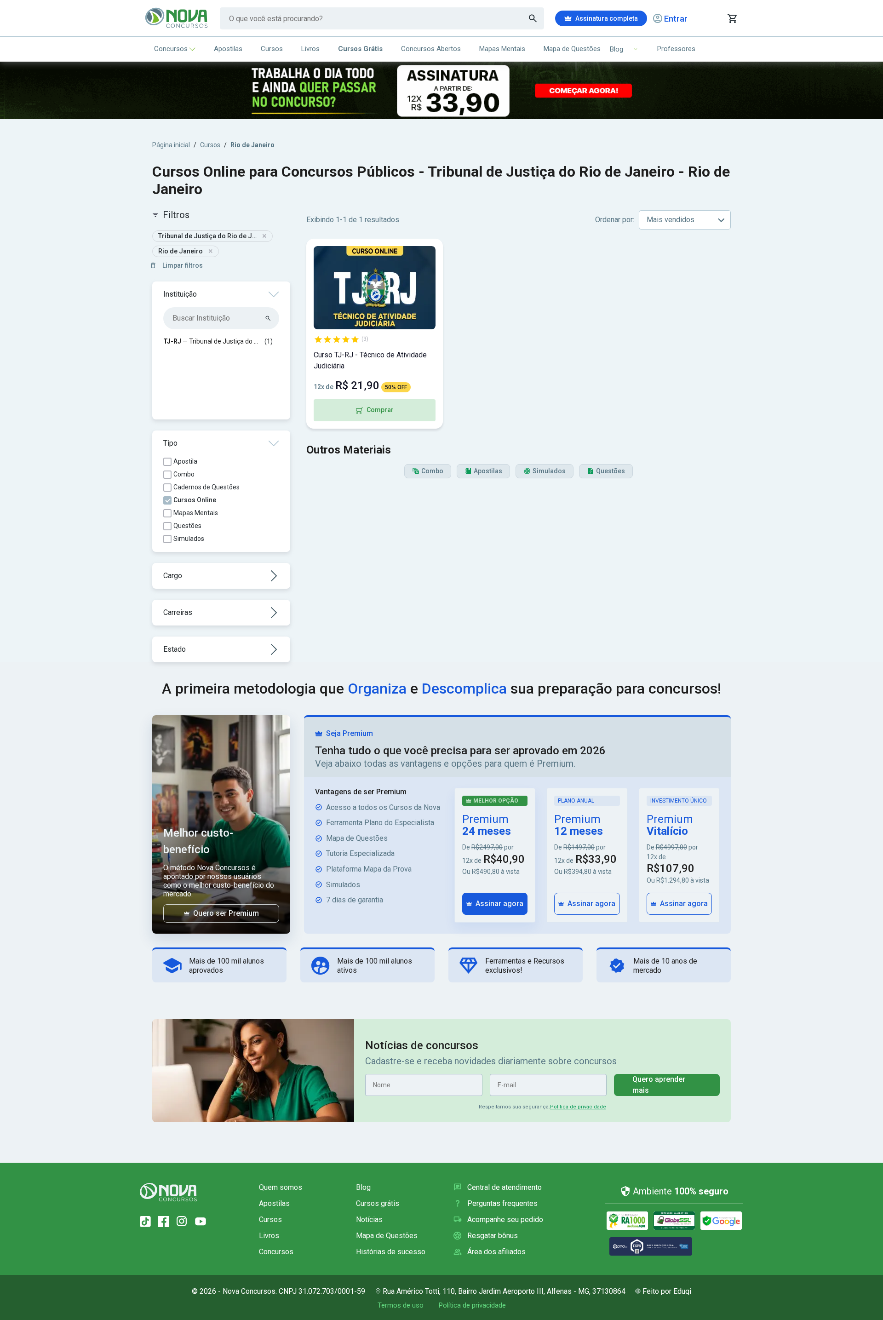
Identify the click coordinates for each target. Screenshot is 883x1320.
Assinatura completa (606, 18)
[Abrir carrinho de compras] (732, 18)
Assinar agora (499, 903)
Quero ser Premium (226, 913)
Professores (676, 49)
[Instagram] (182, 1221)
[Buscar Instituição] (268, 318)
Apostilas (228, 49)
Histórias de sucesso (390, 1251)
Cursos (272, 49)
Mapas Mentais (502, 49)
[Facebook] (163, 1221)
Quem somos (280, 1187)
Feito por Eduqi (666, 1291)
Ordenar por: (614, 219)
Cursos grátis (377, 1203)
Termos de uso (401, 1305)
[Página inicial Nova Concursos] (168, 1192)
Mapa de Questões (572, 49)
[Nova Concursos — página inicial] (177, 18)
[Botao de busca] (533, 18)
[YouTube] (200, 1221)
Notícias (369, 1219)
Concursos (171, 49)
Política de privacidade (578, 1107)
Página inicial (171, 145)
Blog (363, 1187)
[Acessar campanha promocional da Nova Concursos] (441, 90)
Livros (310, 49)
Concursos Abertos (431, 49)
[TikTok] (145, 1221)
